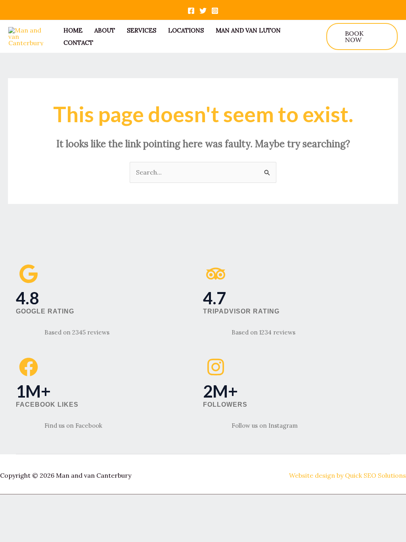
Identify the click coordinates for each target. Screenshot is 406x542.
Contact (78, 42)
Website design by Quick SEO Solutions (347, 475)
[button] (362, 36)
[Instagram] (214, 10)
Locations (186, 30)
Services (141, 30)
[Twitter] (203, 10)
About (104, 30)
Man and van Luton (248, 30)
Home (72, 30)
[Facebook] (191, 10)
